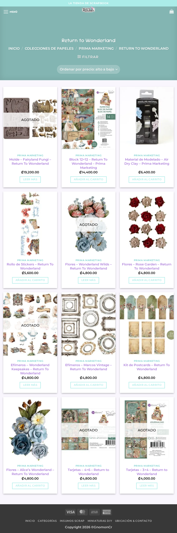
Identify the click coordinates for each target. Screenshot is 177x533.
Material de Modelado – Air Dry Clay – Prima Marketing (146, 162)
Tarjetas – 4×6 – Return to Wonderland (88, 472)
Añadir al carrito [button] (88, 179)
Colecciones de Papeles (49, 48)
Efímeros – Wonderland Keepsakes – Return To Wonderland (30, 369)
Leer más (30, 179)
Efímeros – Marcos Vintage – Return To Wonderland (88, 367)
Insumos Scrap (72, 520)
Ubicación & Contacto (133, 520)
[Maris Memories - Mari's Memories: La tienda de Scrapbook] (88, 9)
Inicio (14, 48)
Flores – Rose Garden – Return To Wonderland (146, 266)
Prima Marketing (96, 48)
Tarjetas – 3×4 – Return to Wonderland (147, 472)
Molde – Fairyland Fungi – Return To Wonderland (30, 162)
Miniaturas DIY (100, 520)
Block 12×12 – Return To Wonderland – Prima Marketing (88, 164)
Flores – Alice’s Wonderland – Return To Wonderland (30, 472)
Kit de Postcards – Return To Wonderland (146, 367)
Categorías (47, 520)
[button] (10, 11)
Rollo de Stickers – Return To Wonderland (30, 266)
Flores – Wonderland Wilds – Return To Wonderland (88, 266)
